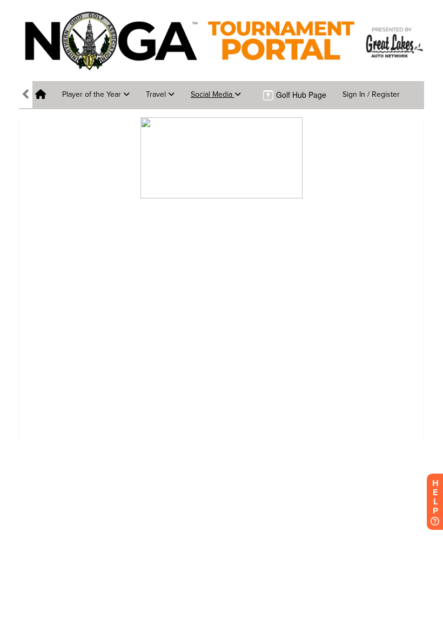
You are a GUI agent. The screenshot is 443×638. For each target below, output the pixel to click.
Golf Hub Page (300, 94)
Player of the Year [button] (92, 94)
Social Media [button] (212, 94)
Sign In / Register (371, 94)
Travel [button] (157, 94)
